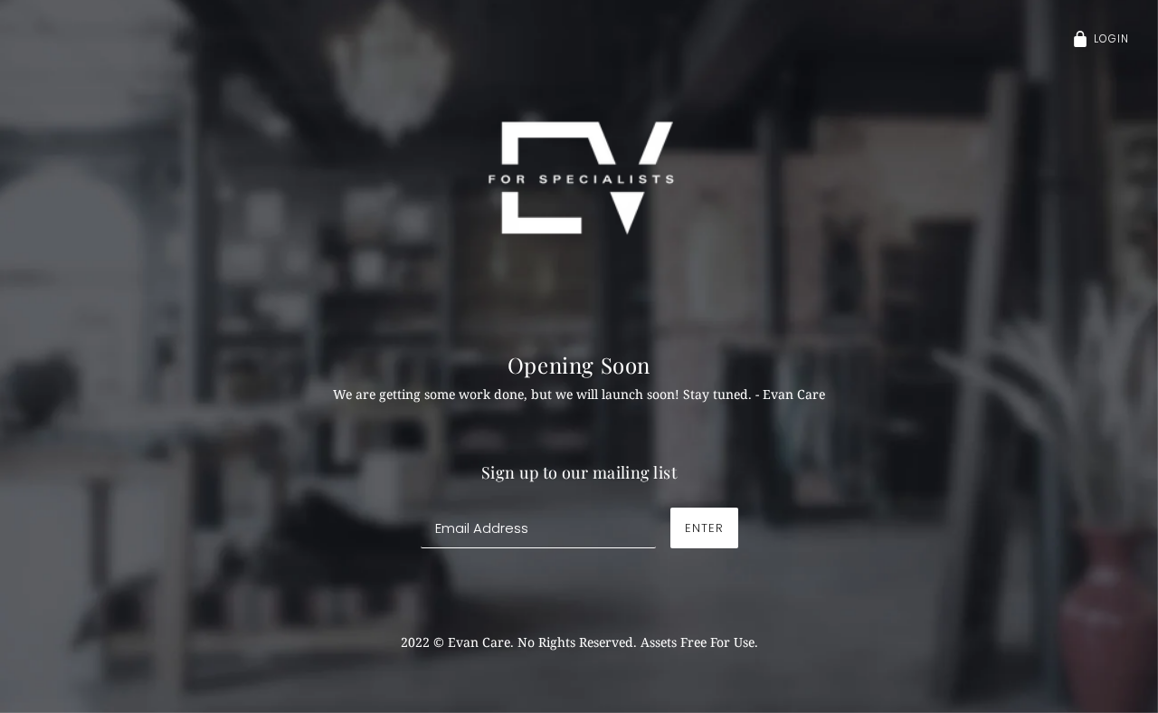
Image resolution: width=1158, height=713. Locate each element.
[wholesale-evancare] (579, 176)
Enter (704, 528)
